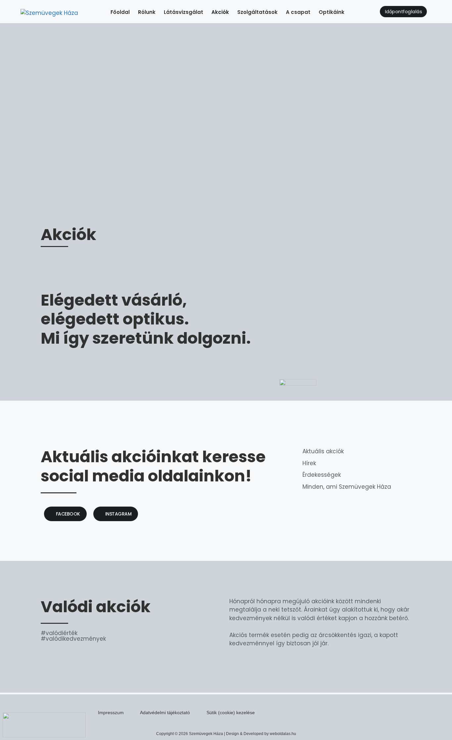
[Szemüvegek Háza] (49, 13)
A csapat (298, 12)
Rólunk (147, 12)
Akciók (220, 12)
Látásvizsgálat (183, 12)
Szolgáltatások (257, 12)
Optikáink (331, 12)
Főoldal (120, 12)
